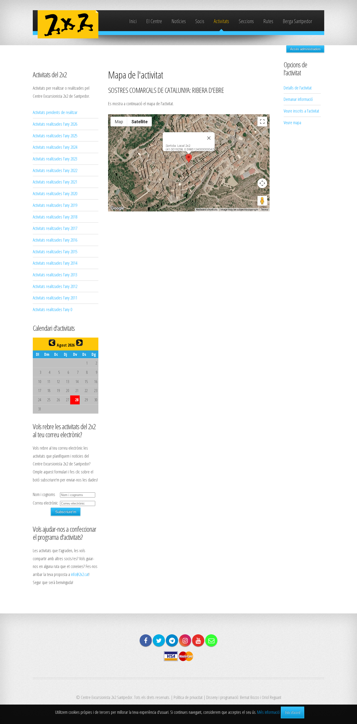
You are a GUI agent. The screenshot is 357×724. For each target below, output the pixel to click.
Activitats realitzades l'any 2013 (55, 274)
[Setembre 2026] (79, 343)
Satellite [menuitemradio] (139, 121)
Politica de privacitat (188, 697)
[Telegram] (172, 640)
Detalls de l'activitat (298, 88)
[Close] (209, 138)
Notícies (178, 21)
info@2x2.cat (80, 574)
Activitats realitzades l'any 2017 (55, 228)
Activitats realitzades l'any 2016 (55, 240)
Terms (264, 209)
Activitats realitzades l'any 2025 (55, 135)
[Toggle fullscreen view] (262, 121)
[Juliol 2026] (52, 343)
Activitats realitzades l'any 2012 (55, 286)
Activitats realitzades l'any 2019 (55, 205)
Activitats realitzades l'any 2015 (55, 251)
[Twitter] (159, 640)
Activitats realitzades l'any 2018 (55, 217)
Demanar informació (298, 99)
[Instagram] (185, 640)
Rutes (268, 21)
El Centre (154, 21)
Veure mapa (292, 122)
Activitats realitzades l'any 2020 (55, 193)
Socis (199, 21)
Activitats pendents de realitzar (55, 112)
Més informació (268, 712)
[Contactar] (211, 640)
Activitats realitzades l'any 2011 (55, 298)
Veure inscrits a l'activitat (301, 111)
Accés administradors (305, 49)
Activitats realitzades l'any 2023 (55, 159)
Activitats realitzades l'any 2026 (55, 124)
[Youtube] (198, 640)
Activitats (221, 21)
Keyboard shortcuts (207, 209)
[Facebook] (146, 640)
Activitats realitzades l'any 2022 (55, 170)
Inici (133, 21)
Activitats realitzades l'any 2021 (55, 182)
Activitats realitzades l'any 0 (52, 309)
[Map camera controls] (262, 183)
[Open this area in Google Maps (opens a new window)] (117, 208)
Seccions (246, 21)
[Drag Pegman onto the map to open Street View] (262, 201)
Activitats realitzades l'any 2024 (55, 147)
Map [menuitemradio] (119, 121)
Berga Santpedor (297, 21)
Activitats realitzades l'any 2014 (55, 263)
